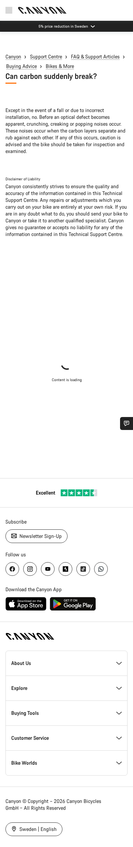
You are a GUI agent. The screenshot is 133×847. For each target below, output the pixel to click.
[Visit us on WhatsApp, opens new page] (101, 569)
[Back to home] (42, 10)
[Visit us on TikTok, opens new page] (83, 569)
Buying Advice (21, 66)
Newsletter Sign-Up (40, 536)
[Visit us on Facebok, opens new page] (12, 569)
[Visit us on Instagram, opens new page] (30, 569)
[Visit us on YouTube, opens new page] (48, 569)
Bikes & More (60, 66)
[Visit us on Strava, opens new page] (65, 569)
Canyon (13, 56)
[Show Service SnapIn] (126, 423)
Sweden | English (37, 829)
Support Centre (46, 56)
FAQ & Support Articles (95, 56)
